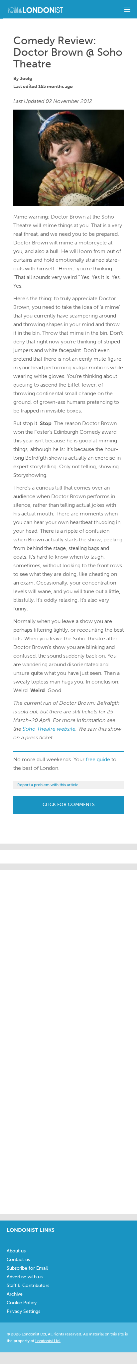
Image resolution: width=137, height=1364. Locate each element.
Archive (15, 1294)
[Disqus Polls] (68, 953)
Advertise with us (25, 1277)
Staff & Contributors (28, 1285)
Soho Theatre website (49, 729)
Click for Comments (69, 804)
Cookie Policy (22, 1303)
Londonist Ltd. (48, 1340)
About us (16, 1251)
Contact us (18, 1259)
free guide (98, 759)
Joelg (26, 78)
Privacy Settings (23, 1311)
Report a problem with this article (47, 785)
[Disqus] (68, 1125)
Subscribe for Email (27, 1268)
